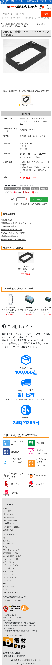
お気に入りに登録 (27, 105)
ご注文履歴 (7, 511)
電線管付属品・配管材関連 (15, 24)
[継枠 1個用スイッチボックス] (26, 66)
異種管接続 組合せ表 (10, 236)
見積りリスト (8, 514)
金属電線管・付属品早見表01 (13, 239)
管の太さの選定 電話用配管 (13, 233)
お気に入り (7, 508)
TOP (2, 24)
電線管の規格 (7, 219)
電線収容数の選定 (8, 226)
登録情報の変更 (9, 517)
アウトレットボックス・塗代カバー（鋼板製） (34, 121)
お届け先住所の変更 (10, 520)
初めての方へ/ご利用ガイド (13, 527)
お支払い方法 (8, 530)
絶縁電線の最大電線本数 (11, 229)
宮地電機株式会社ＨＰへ (12, 600)
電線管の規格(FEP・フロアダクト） (16, 223)
